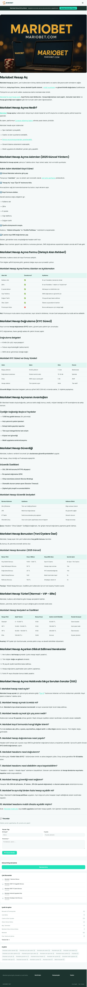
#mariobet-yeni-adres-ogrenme (11, 953)
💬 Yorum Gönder (9, 852)
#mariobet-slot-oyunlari (53, 956)
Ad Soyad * (5, 832)
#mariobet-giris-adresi (43, 950)
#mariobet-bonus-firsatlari (38, 956)
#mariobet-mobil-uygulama (69, 956)
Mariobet (3, 113)
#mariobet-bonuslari (22, 959)
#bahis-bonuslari (59, 959)
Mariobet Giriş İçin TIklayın (68, 8)
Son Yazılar (81, 984)
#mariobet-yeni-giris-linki (47, 953)
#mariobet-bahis (47, 959)
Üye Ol (42, 693)
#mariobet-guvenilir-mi (22, 956)
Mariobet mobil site (11, 809)
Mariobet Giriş (43, 867)
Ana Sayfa (74, 984)
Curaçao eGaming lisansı (24, 120)
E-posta (46, 832)
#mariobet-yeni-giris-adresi (27, 950)
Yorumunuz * (5, 838)
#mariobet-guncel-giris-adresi (30, 953)
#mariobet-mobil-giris (8, 959)
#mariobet (75, 953)
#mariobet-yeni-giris (8, 956)
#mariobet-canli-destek (69, 950)
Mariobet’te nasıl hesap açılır (10, 97)
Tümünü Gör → (6, 939)
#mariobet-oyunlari (35, 959)
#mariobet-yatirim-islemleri (10, 950)
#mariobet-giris (56, 950)
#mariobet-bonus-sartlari (62, 953)
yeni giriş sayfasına (48, 178)
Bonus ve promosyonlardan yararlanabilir (17, 139)
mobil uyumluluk (49, 87)
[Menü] (82, 3)
